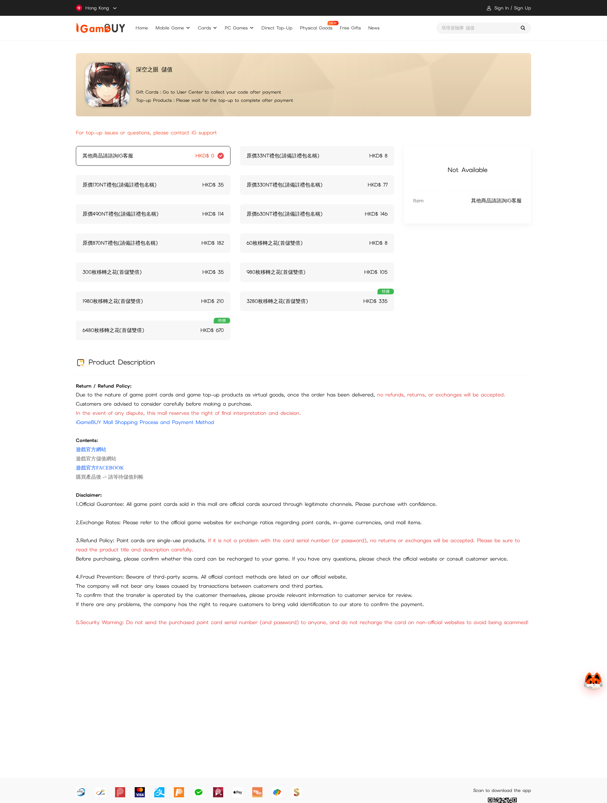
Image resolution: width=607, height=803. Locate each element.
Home (142, 28)
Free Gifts (350, 28)
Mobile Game (170, 28)
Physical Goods (316, 28)
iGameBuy (100, 28)
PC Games (236, 28)
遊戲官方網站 (91, 449)
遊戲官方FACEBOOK (100, 467)
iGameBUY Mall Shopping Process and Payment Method (145, 422)
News (373, 28)
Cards (204, 28)
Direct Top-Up (276, 28)
